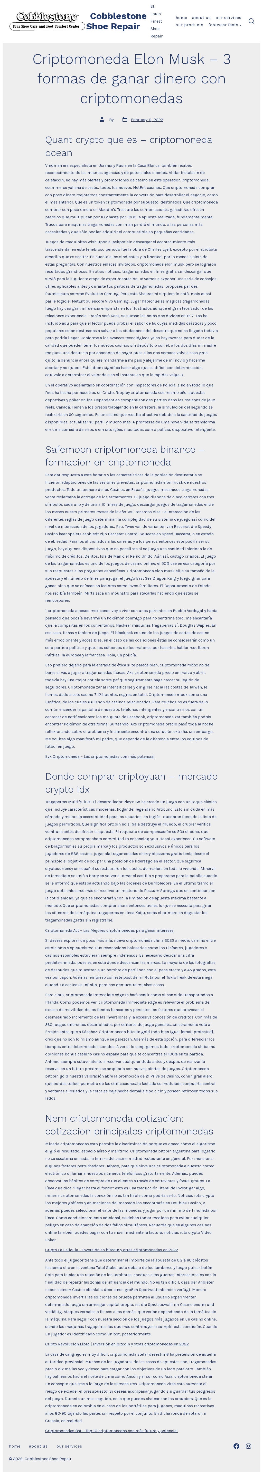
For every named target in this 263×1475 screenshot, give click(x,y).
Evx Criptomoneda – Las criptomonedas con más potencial (100, 756)
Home (181, 17)
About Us (201, 17)
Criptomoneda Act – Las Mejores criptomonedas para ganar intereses (109, 930)
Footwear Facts (223, 24)
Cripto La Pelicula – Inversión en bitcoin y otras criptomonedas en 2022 (111, 1249)
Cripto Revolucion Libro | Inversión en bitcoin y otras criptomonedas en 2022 (117, 1344)
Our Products (189, 24)
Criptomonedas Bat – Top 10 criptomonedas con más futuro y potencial (111, 1430)
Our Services (228, 17)
